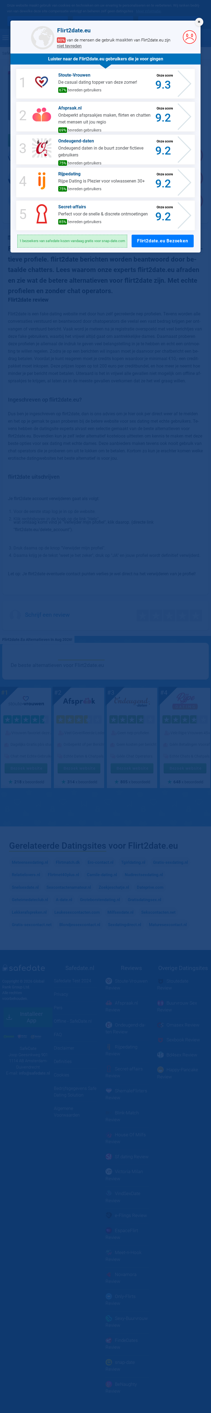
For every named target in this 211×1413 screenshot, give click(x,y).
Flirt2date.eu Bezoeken (162, 240)
